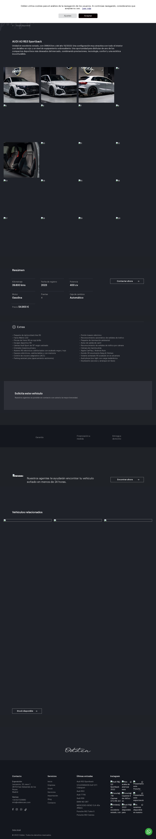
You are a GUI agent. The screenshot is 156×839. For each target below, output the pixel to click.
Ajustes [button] (67, 16)
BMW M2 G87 (82, 802)
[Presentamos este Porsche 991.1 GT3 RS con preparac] (138, 786)
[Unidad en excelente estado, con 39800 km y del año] (116, 809)
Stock (50, 789)
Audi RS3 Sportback (85, 782)
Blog (50, 799)
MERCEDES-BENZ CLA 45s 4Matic (88, 806)
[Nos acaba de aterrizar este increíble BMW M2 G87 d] (127, 786)
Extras (21, 327)
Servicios (52, 792)
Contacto (52, 803)
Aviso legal (16, 830)
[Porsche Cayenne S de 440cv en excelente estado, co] (127, 797)
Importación (53, 796)
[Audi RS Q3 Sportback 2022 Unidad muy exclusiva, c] (116, 786)
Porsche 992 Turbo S (85, 811)
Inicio (50, 782)
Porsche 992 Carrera (85, 815)
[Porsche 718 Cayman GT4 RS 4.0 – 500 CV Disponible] (116, 797)
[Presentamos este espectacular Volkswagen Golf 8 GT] (138, 797)
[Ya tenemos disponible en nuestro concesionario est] (138, 809)
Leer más (86, 8)
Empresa (51, 785)
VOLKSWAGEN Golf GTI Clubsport (87, 786)
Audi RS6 (80, 798)
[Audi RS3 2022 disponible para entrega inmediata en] (127, 809)
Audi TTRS (81, 795)
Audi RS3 (80, 791)
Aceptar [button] (88, 16)
